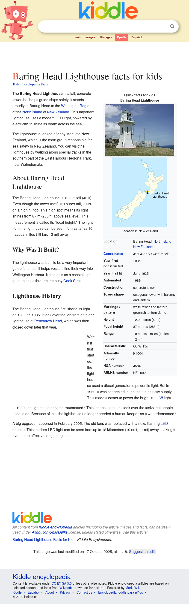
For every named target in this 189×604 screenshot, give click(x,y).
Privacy (65, 592)
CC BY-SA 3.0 (62, 583)
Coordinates (113, 253)
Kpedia (121, 37)
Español (136, 37)
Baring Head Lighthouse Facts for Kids (43, 539)
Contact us (84, 592)
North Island (162, 241)
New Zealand (143, 246)
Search (172, 26)
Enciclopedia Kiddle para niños (120, 592)
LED (164, 423)
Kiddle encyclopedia (55, 527)
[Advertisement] (94, 55)
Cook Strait (72, 280)
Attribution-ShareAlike (50, 532)
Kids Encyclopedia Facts (30, 84)
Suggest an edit (142, 551)
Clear (163, 26)
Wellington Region (76, 105)
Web (77, 37)
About (49, 592)
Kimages (106, 37)
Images (90, 37)
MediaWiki (132, 587)
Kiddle (17, 592)
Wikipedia (66, 587)
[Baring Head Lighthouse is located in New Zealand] (139, 191)
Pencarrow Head (48, 320)
